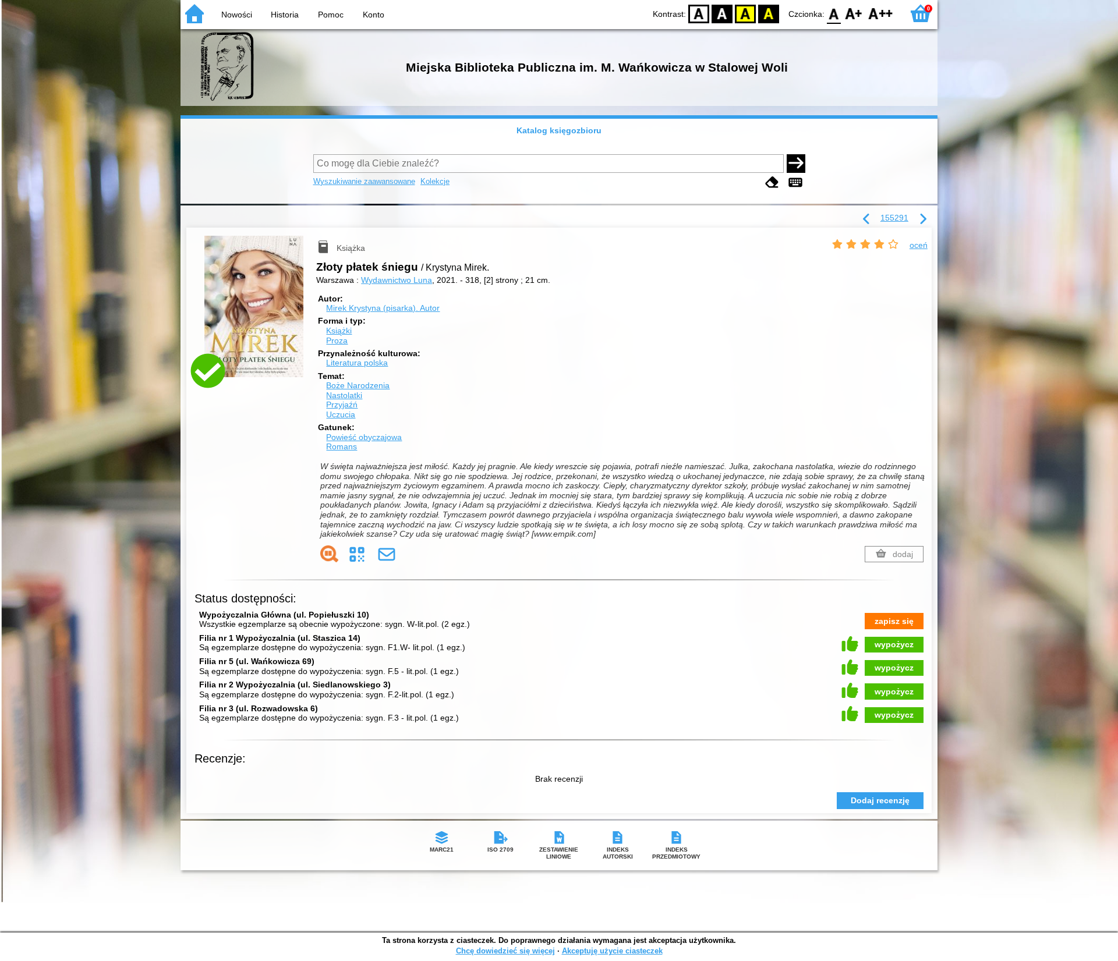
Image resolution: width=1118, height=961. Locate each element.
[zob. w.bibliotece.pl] (329, 553)
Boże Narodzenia (358, 385)
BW (722, 13)
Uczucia (340, 414)
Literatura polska (357, 362)
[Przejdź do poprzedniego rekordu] (866, 219)
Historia (285, 14)
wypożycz (894, 644)
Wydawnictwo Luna (396, 280)
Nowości (236, 14)
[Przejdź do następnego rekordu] (923, 219)
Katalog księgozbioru (559, 130)
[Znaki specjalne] (795, 182)
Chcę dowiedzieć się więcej (505, 950)
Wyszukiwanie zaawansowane (364, 181)
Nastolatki (344, 395)
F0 (834, 13)
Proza (337, 340)
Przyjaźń (342, 404)
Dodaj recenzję (880, 800)
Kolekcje (435, 181)
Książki (339, 330)
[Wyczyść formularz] (772, 182)
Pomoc (331, 14)
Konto (373, 14)
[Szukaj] (796, 163)
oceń (919, 245)
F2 (880, 13)
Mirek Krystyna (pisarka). (383, 308)
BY (768, 13)
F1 (853, 13)
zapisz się (894, 621)
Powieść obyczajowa (364, 437)
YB (745, 13)
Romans (341, 446)
